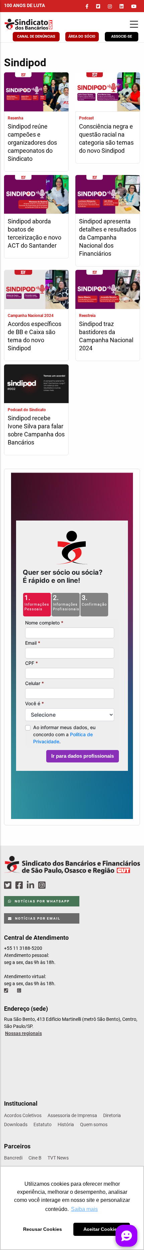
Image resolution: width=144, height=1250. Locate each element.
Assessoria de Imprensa (72, 1115)
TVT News (58, 1157)
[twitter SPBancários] (8, 885)
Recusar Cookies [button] (42, 1229)
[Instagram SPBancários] (43, 885)
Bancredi (13, 1157)
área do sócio (81, 36)
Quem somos (93, 1124)
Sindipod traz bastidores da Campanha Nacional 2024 (106, 336)
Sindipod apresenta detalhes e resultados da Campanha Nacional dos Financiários (107, 237)
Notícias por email (37, 918)
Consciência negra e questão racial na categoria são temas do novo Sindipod (106, 138)
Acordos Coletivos (23, 1115)
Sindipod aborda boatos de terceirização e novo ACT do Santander (34, 233)
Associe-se (121, 36)
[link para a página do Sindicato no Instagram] (109, 6)
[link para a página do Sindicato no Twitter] (98, 6)
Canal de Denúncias (36, 36)
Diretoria (112, 1115)
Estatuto (42, 1124)
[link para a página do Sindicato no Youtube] (134, 6)
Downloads (15, 1124)
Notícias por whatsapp (41, 901)
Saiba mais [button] (84, 1209)
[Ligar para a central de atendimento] (6, 990)
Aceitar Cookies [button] (101, 1229)
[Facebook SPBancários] (20, 885)
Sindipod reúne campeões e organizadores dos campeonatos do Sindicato (32, 142)
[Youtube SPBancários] (55, 885)
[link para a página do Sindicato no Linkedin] (121, 6)
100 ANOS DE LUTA (24, 5)
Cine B (35, 1157)
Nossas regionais (23, 1033)
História (66, 1124)
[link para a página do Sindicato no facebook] (87, 6)
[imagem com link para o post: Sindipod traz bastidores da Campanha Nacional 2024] (107, 290)
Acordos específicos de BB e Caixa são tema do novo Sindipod (34, 336)
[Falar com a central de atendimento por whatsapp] (19, 990)
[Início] (42, 24)
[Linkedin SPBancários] (31, 885)
